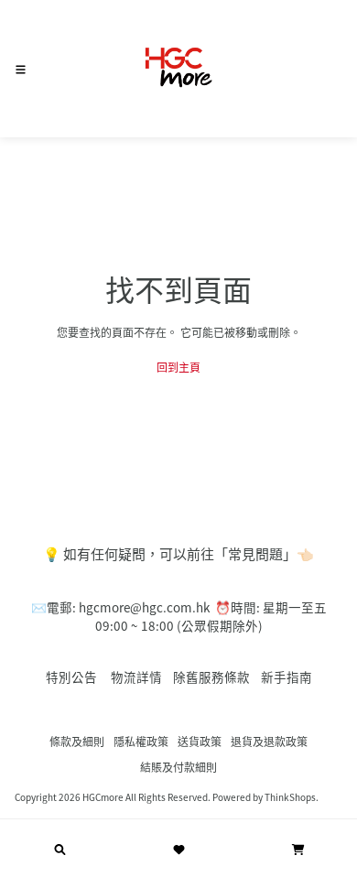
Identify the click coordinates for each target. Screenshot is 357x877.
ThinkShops (290, 797)
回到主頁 (178, 366)
